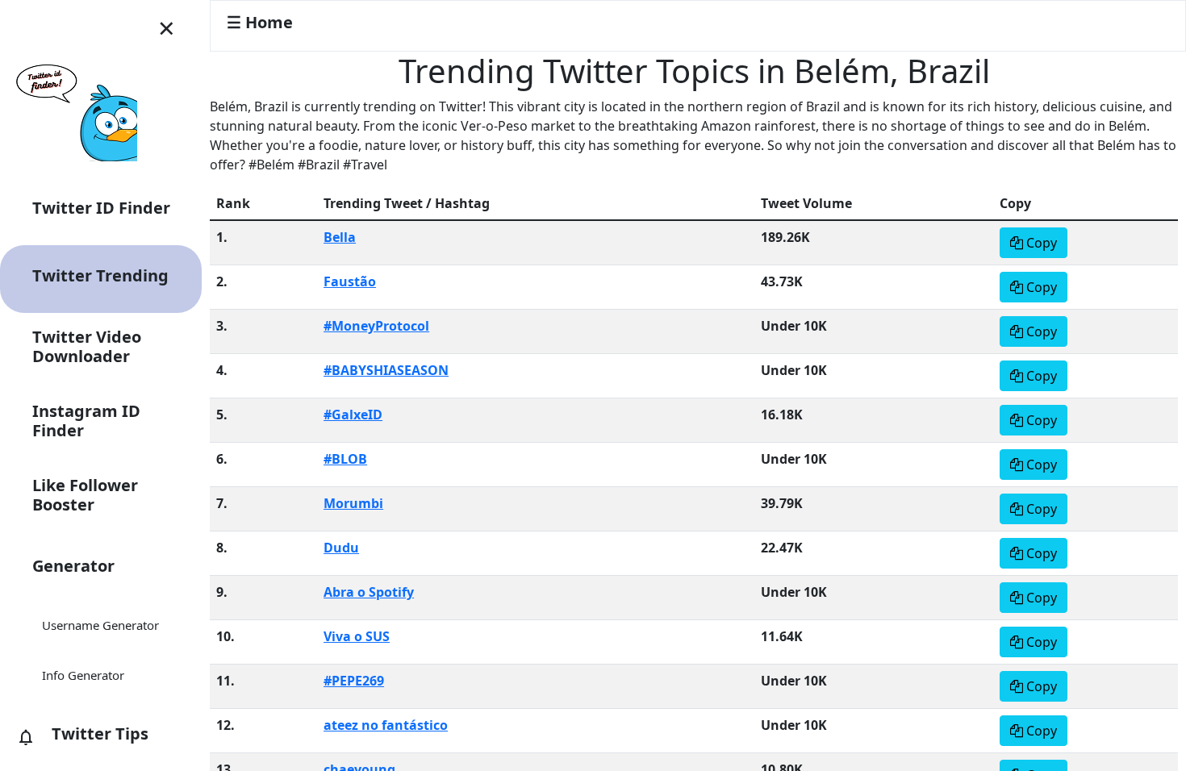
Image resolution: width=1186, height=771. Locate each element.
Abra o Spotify (369, 592)
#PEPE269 (354, 681)
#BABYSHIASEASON (386, 370)
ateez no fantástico (386, 725)
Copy (1040, 243)
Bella (340, 237)
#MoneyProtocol (376, 326)
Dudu (341, 547)
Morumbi (353, 503)
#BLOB (345, 459)
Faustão (350, 281)
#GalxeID (353, 414)
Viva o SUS (357, 636)
